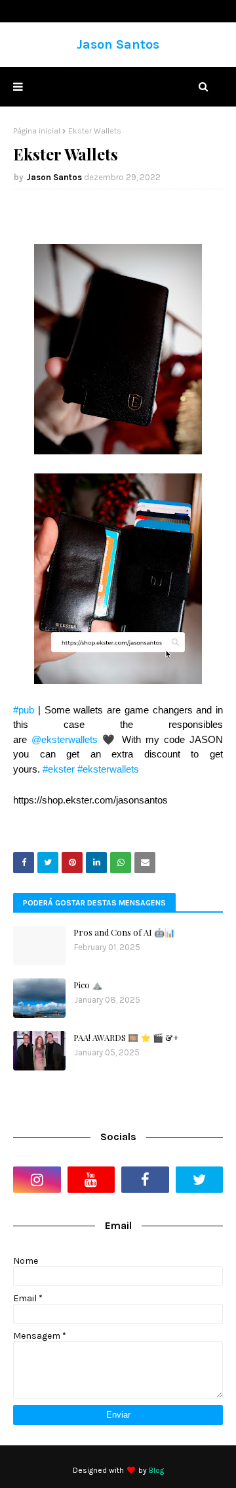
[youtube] (91, 1179)
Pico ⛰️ (87, 984)
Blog (156, 1470)
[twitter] (200, 1179)
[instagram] (37, 1179)
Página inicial (36, 130)
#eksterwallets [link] (108, 769)
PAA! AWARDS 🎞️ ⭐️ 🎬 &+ (126, 1037)
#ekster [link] (59, 769)
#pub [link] (23, 709)
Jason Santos (118, 44)
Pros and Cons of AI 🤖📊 (124, 932)
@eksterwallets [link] (64, 739)
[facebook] (145, 1179)
